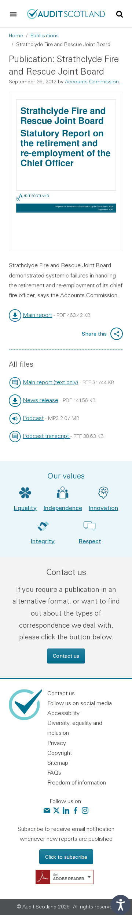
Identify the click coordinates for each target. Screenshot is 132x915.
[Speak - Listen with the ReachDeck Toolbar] (121, 905)
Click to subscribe (66, 856)
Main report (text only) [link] (50, 382)
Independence (63, 507)
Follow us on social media (79, 703)
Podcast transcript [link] (46, 435)
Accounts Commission (92, 81)
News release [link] (40, 400)
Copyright (59, 752)
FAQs (54, 772)
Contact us (66, 655)
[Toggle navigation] (13, 14)
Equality (25, 507)
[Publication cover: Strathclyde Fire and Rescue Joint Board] (66, 172)
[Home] (66, 13)
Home (16, 35)
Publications (44, 35)
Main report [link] (37, 314)
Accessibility (63, 713)
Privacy (56, 742)
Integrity (43, 541)
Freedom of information (76, 782)
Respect (90, 541)
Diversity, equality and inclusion (74, 727)
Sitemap (57, 762)
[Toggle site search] (119, 13)
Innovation (103, 507)
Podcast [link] (33, 417)
